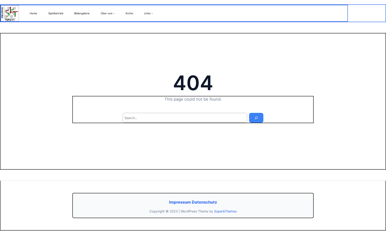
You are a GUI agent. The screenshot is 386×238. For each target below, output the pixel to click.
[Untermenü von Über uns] (114, 13)
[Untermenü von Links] (152, 13)
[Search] (256, 118)
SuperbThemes (225, 211)
